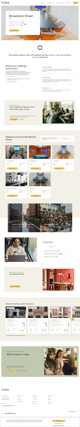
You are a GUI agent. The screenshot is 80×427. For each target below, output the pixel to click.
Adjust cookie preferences (58, 423)
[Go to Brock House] (60, 325)
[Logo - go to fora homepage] (5, 3)
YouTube (49, 401)
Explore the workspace (15, 286)
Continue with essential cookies (58, 425)
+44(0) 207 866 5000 (5, 397)
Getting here (51, 246)
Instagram (49, 399)
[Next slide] (72, 319)
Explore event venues (49, 229)
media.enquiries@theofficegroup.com (8, 405)
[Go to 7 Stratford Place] (16, 325)
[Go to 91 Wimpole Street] (38, 325)
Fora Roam (35, 401)
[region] (40, 422)
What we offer (59, 2)
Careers (18, 399)
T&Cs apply (22, 119)
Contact (75, 2)
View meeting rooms (14, 30)
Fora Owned (35, 399)
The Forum (68, 2)
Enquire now (15, 229)
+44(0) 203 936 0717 (65, 138)
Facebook (49, 403)
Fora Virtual (35, 403)
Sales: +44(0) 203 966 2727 (22, 370)
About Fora (43, 2)
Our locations (49, 2)
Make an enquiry (14, 119)
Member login (19, 401)
